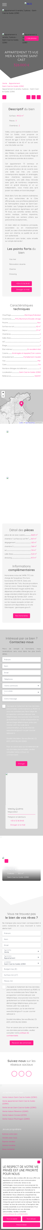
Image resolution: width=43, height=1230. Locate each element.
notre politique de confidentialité (15, 1214)
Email (6, 673)
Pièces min (8, 981)
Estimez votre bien (9, 1134)
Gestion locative (8, 1145)
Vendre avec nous (9, 1138)
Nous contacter (8, 1149)
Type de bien (7, 956)
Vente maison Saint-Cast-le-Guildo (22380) (19, 1097)
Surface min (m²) (11, 975)
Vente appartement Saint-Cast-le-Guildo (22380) (18, 1102)
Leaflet (21, 423)
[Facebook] (14, 1074)
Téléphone (8, 679)
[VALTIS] (32, 4)
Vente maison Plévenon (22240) (15, 1111)
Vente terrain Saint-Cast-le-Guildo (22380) (19, 1107)
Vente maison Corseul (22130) (14, 1115)
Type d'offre (7, 950)
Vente (4, 83)
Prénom (7, 659)
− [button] (3, 395)
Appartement (14, 83)
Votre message (10, 699)
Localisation (7, 962)
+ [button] (3, 392)
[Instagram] (28, 1074)
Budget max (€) (10, 969)
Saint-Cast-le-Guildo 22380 (13, 86)
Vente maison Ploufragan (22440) (16, 1119)
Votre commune (11, 686)
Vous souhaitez (8, 691)
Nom (6, 666)
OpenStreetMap (30, 423)
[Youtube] (21, 1074)
